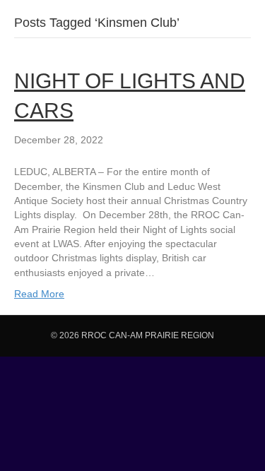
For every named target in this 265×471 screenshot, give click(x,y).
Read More (39, 293)
